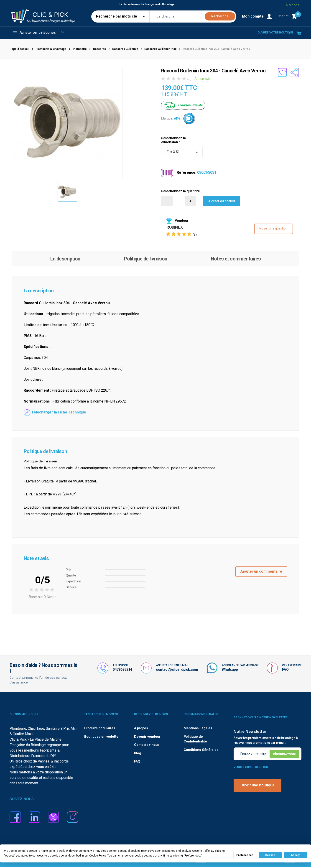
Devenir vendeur (147, 737)
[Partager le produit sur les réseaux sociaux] (294, 72)
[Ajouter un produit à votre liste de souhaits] (282, 72)
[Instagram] (72, 817)
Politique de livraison (145, 259)
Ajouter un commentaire (261, 571)
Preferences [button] (192, 855)
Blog (137, 753)
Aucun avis (202, 79)
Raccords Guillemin (125, 49)
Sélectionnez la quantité (180, 191)
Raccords (99, 49)
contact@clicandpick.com (177, 669)
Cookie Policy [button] (97, 855)
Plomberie (80, 49)
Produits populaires (99, 728)
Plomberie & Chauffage (51, 49)
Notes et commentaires (236, 259)
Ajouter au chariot (221, 201)
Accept (295, 855)
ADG (177, 118)
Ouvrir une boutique (257, 785)
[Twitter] (53, 817)
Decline (270, 855)
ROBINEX (174, 227)
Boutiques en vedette (101, 737)
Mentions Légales (198, 728)
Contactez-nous (147, 745)
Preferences (244, 855)
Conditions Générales (201, 750)
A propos (292, 5)
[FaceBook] (15, 817)
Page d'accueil (19, 49)
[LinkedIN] (34, 817)
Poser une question (273, 228)
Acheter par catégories (38, 32)
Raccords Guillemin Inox (160, 49)
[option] (67, 192)
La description (65, 259)
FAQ (285, 669)
